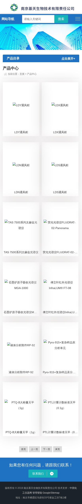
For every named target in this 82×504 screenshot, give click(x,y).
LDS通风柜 (60, 192)
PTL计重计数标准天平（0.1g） (60, 432)
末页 (57, 449)
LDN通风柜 (21, 192)
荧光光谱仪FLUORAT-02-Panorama (60, 252)
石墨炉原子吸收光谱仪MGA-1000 (21, 312)
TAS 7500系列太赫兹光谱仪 (21, 252)
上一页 (34, 449)
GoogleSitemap (51, 492)
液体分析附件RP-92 (21, 372)
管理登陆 (37, 492)
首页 (23, 449)
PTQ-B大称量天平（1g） (21, 432)
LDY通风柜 (21, 132)
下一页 (46, 449)
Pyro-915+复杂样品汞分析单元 (60, 372)
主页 (22, 74)
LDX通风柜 (60, 132)
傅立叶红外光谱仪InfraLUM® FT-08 (60, 312)
